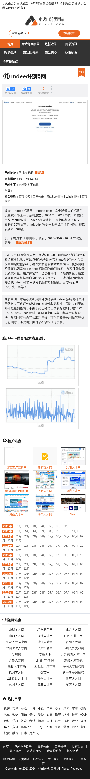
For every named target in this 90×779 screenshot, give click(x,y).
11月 (75, 531)
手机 (15, 721)
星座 (49, 708)
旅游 (41, 714)
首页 (10, 44)
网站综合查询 (54, 196)
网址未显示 (26, 172)
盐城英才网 (16, 629)
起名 (66, 721)
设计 (83, 714)
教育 (24, 721)
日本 (24, 733)
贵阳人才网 (73, 642)
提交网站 (72, 750)
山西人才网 (16, 636)
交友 (58, 708)
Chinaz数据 (61, 259)
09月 (59, 531)
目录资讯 (71, 44)
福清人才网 (45, 636)
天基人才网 (45, 684)
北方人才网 (73, 629)
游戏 (24, 708)
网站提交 (51, 52)
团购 (24, 714)
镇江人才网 (45, 642)
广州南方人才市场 (73, 654)
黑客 (24, 727)
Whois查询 (72, 196)
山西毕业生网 (73, 636)
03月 (35, 526)
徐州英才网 (16, 672)
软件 (66, 714)
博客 (75, 714)
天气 (32, 714)
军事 (75, 708)
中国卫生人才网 (16, 648)
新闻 (66, 708)
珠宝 (58, 721)
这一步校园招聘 (73, 672)
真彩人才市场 (16, 666)
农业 (75, 721)
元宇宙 (40, 733)
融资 (15, 733)
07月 (67, 526)
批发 (7, 733)
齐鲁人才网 (16, 660)
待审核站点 (10, 61)
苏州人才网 (16, 684)
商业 (75, 727)
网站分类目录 (30, 44)
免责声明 (24, 759)
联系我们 (68, 759)
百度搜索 (24, 196)
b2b (6, 727)
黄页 (15, 727)
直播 (83, 721)
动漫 (32, 708)
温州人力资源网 (73, 648)
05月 (51, 526)
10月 (67, 531)
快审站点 (71, 52)
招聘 (41, 721)
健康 (49, 714)
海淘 (58, 727)
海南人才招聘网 (73, 666)
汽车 (7, 714)
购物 (15, 714)
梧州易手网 (45, 629)
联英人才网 (73, 678)
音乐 (15, 708)
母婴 (58, 714)
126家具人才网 (16, 678)
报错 (40, 172)
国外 (49, 721)
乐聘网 (16, 654)
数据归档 (10, 52)
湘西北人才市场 (45, 666)
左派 (49, 727)
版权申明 (39, 759)
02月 (26, 526)
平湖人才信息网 (16, 642)
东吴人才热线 (73, 660)
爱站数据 (45, 259)
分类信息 (32, 727)
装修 (66, 727)
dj (41, 727)
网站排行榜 (30, 52)
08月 (51, 531)
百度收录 (38, 196)
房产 (32, 733)
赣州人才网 (45, 678)
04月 (43, 526)
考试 (32, 721)
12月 (18, 550)
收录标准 (9, 759)
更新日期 (24, 242)
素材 (7, 721)
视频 (7, 708)
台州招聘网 (45, 648)
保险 (83, 708)
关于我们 (53, 759)
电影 (83, 727)
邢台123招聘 (45, 660)
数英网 (45, 672)
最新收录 (51, 44)
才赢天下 (45, 654)
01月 (18, 526)
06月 (59, 526)
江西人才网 (73, 684)
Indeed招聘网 (28, 76)
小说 (41, 708)
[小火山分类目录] (45, 21)
